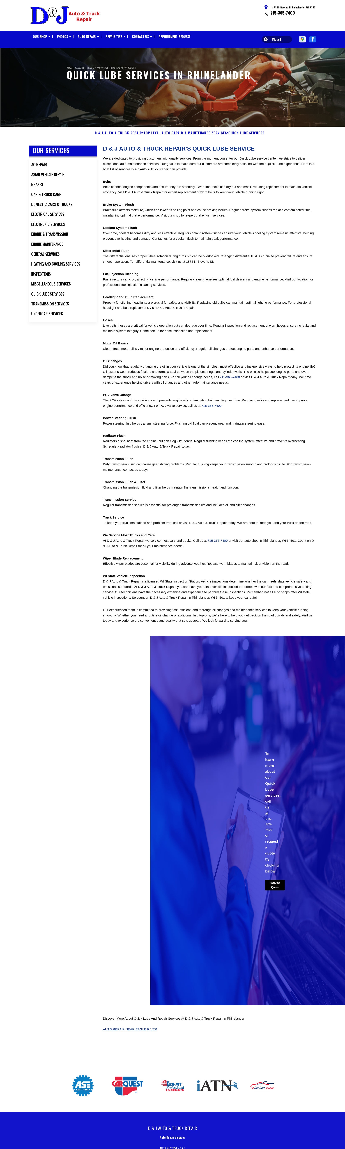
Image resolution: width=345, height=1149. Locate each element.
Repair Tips (114, 36)
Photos (62, 36)
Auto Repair (87, 36)
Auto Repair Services (172, 1136)
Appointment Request (174, 36)
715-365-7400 (283, 12)
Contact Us (140, 36)
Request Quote (275, 885)
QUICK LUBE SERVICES (246, 133)
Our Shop (40, 36)
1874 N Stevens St (97, 68)
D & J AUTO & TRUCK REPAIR (118, 133)
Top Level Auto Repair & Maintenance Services (185, 133)
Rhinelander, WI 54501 (122, 68)
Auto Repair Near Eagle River (130, 1029)
